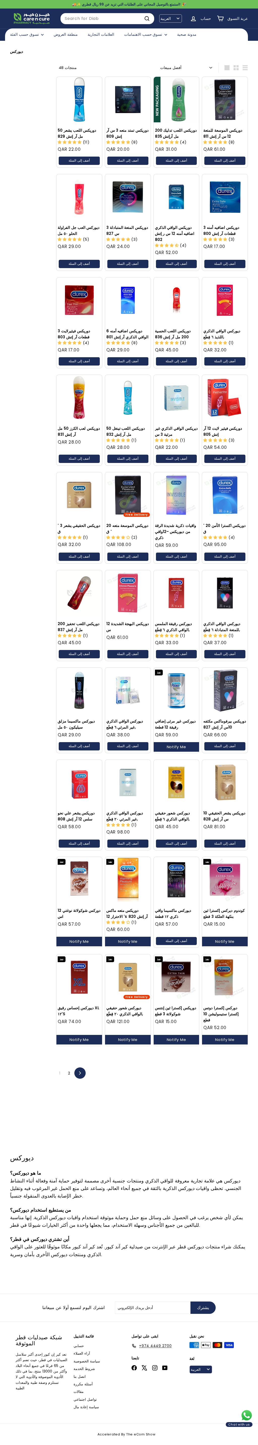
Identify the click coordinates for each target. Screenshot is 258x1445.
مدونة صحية (186, 34)
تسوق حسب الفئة (25, 34)
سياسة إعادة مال (86, 1407)
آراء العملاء (82, 1353)
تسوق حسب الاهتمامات (143, 34)
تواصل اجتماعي (85, 1399)
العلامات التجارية (101, 34)
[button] (70, 142)
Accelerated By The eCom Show (127, 1434)
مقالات (79, 1391)
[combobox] (107, 18)
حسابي (79, 1345)
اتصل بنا (80, 1376)
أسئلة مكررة (83, 1384)
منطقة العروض (66, 34)
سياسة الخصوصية (87, 1361)
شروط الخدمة (84, 1368)
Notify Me (176, 746)
